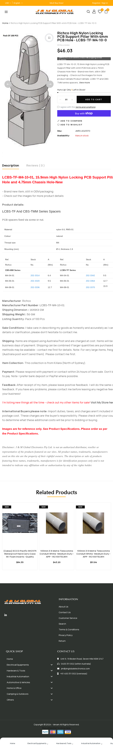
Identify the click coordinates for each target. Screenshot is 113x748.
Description (10, 165)
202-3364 (90, 281)
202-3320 (35, 281)
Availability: (63, 135)
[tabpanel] (19, 539)
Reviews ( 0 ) (35, 165)
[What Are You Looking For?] (87, 12)
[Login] (93, 12)
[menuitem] (31, 659)
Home (5, 23)
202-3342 (90, 275)
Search (62, 623)
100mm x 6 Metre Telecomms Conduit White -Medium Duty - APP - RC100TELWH (57, 553)
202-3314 (35, 275)
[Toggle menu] (52, 664)
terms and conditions (85, 107)
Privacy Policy (66, 635)
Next (50, 84)
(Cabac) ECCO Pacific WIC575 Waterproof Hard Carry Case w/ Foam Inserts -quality (19, 553)
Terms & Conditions (69, 629)
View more (84, 82)
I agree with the (77, 107)
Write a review (63, 45)
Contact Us (65, 612)
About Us (63, 606)
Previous (8, 84)
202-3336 (35, 287)
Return (62, 640)
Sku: (59, 131)
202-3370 (90, 287)
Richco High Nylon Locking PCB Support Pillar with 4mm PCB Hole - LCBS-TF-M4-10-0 (82, 36)
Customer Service (68, 618)
